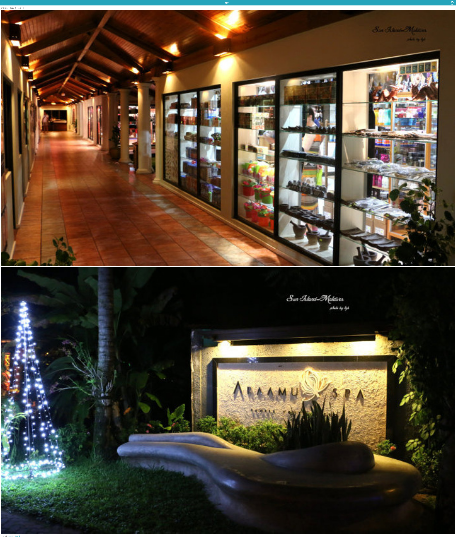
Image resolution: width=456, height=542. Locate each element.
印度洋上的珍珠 (14, 536)
